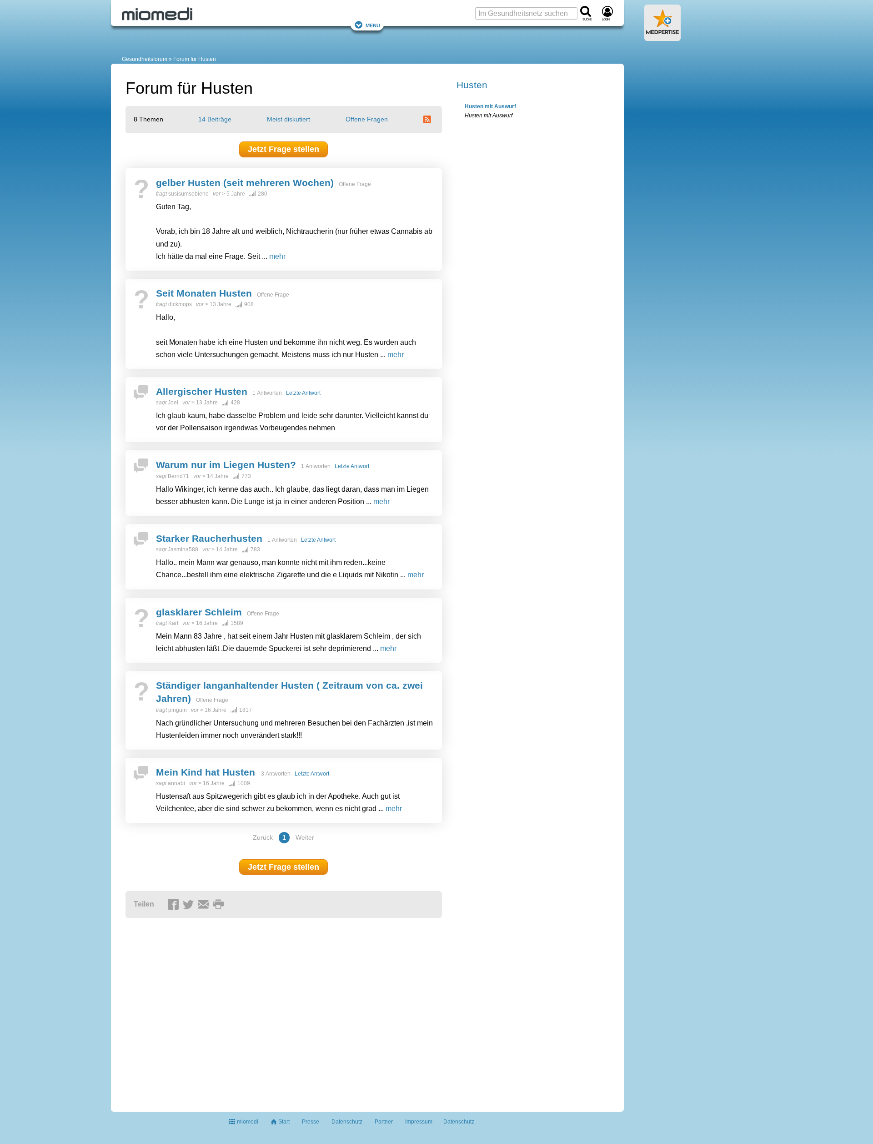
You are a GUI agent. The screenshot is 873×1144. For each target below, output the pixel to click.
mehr (277, 256)
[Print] (219, 905)
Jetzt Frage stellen (283, 149)
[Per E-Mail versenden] (204, 905)
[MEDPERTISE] (662, 37)
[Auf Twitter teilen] (189, 905)
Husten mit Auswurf (490, 106)
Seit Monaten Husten (204, 293)
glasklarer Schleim (199, 612)
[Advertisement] (266, 1010)
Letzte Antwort (303, 393)
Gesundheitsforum (144, 59)
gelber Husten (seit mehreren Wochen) (245, 182)
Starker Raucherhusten (209, 538)
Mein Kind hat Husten (207, 772)
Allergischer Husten (201, 391)
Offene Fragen (367, 119)
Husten (472, 85)
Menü (373, 25)
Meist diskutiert (288, 119)
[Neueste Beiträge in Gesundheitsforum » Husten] (428, 119)
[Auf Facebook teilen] (174, 905)
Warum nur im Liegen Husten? (226, 464)
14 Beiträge (214, 119)
